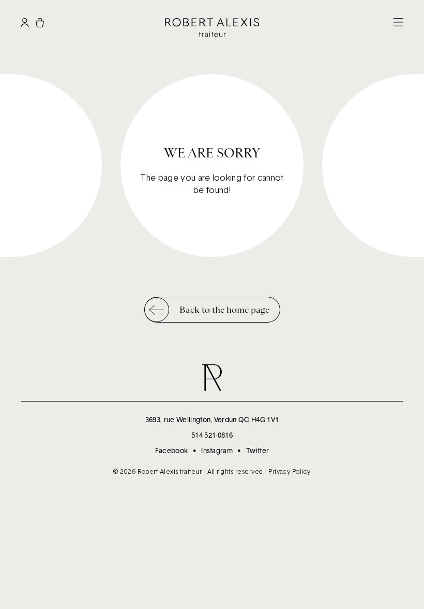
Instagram (217, 450)
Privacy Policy (289, 471)
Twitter (257, 450)
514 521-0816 (212, 435)
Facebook (171, 450)
